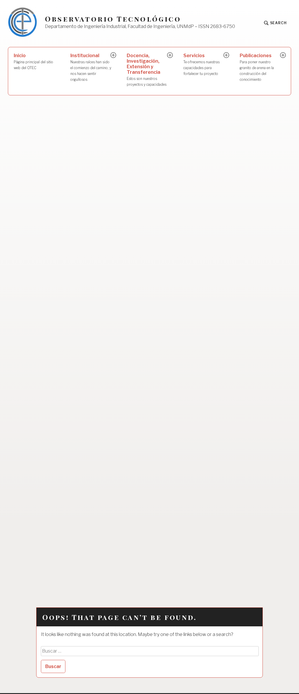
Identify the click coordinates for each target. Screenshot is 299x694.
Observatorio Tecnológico (113, 19)
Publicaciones (257, 67)
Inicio (33, 61)
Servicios (201, 64)
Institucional (90, 67)
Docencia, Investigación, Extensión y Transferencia (146, 70)
